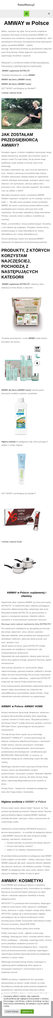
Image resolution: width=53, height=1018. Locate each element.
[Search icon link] (49, 13)
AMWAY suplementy (11, 71)
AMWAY (31, 75)
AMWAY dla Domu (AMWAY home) (16, 80)
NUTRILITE (25, 71)
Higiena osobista (8, 442)
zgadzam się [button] (27, 1011)
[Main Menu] (26, 13)
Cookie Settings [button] (12, 1011)
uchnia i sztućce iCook (12, 93)
